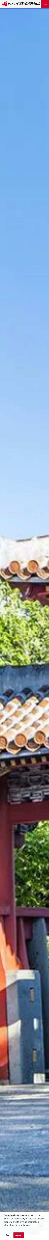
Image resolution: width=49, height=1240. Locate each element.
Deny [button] (8, 1235)
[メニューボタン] (45, 4)
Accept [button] (18, 1235)
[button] (4, 1228)
